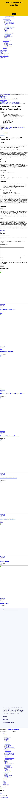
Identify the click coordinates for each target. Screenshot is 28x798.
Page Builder (8, 39)
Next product (2, 101)
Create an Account (4, 797)
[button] (2, 304)
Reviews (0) (5, 132)
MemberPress (8, 34)
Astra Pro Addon (4, 603)
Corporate (7, 746)
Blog (6, 740)
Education (7, 739)
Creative (7, 742)
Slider (6, 38)
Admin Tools (8, 20)
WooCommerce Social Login (7, 309)
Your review (3, 246)
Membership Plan (8, 36)
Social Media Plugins (9, 32)
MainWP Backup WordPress (7, 519)
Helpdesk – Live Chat (9, 27)
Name (1, 257)
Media (6, 31)
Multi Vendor (8, 745)
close (1, 788)
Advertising (7, 21)
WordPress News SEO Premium (8, 478)
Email (1, 259)
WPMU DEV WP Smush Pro (6, 98)
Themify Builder (4, 561)
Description (5, 131)
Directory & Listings (9, 16)
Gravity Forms (8, 26)
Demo (6, 126)
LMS (6, 29)
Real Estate (7, 744)
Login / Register (6, 784)
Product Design (8, 44)
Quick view (2, 305)
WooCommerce (8, 46)
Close (1, 306)
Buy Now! (14, 14)
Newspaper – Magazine (10, 17)
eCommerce (7, 741)
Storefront (7, 45)
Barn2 (6, 43)
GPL (8, 123)
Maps (6, 30)
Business (7, 738)
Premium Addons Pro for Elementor (9, 436)
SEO (6, 37)
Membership (7, 35)
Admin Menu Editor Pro (6, 351)
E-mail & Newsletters (9, 23)
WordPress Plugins (6, 94)
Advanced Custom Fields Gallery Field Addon (9, 103)
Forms (6, 24)
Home (1, 94)
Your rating (2, 244)
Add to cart (3, 126)
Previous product (3, 96)
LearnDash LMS (8, 28)
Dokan (6, 42)
